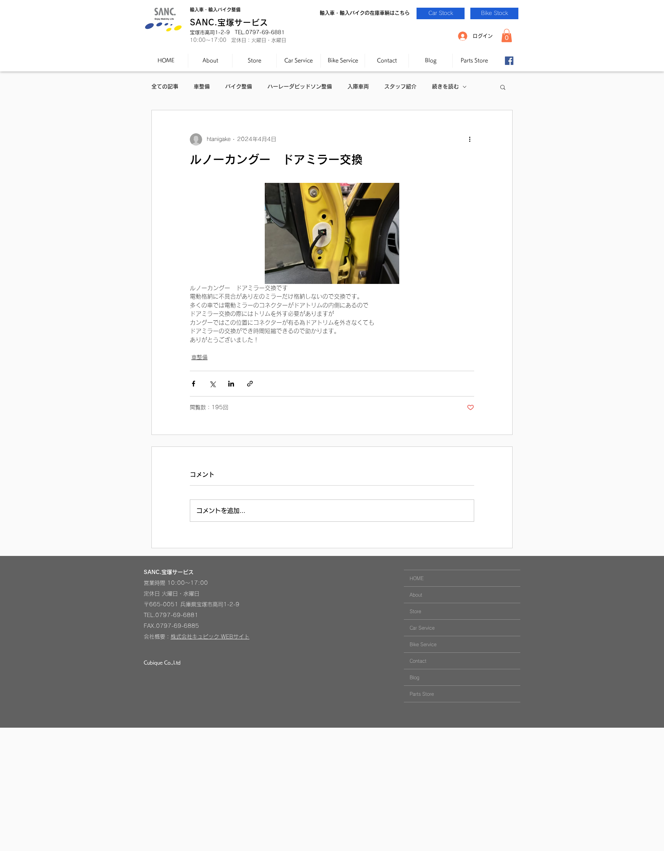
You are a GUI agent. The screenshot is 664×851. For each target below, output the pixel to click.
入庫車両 (358, 86)
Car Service (422, 627)
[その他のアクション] (469, 139)
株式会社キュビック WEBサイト (210, 636)
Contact (418, 661)
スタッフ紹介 (400, 86)
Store (415, 611)
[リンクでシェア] (250, 383)
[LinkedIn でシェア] (231, 383)
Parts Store (422, 694)
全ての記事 (164, 86)
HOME (417, 578)
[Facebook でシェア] (193, 383)
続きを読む (445, 86)
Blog (414, 677)
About (416, 594)
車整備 (202, 86)
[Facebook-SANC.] (509, 60)
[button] (506, 35)
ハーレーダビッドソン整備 (299, 86)
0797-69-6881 (176, 615)
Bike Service (423, 644)
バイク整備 (238, 86)
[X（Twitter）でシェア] (212, 383)
